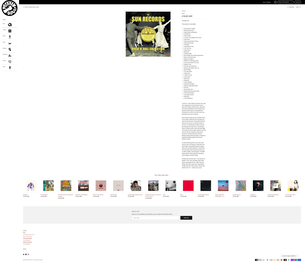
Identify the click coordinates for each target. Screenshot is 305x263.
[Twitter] (23, 254)
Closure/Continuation (273, 194)
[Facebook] (26, 254)
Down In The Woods (98, 194)
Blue (181, 194)
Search (24, 249)
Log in (264, 2)
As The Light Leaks (290, 194)
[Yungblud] (258, 185)
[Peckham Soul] (9, 8)
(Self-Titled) (113, 194)
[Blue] (188, 185)
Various (184, 11)
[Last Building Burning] (206, 185)
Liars (164, 194)
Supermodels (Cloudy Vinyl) (135, 194)
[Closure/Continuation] (276, 185)
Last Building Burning (203, 194)
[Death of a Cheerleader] (83, 185)
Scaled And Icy (237, 194)
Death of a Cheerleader (81, 194)
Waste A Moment (219, 194)
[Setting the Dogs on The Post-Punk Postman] (153, 185)
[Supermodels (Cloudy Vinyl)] (136, 185)
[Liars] (171, 185)
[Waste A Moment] (223, 185)
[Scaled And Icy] (241, 185)
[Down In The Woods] (101, 185)
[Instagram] (28, 254)
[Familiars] (31, 185)
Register (269, 2)
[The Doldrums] (48, 185)
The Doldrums (44, 194)
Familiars (25, 194)
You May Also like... (162, 175)
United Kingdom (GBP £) (289, 256)
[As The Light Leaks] (293, 185)
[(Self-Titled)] (118, 185)
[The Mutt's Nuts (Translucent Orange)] (66, 185)
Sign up (186, 217)
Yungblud (252, 194)
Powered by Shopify (38, 259)
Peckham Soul (30, 259)
